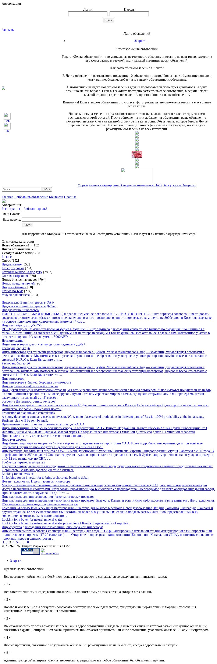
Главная (7, 197)
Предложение (12, 264)
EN (7, 130)
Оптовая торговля (15, 276)
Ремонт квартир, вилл (104, 185)
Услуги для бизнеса (16, 295)
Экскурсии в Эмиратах (179, 185)
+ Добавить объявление (31, 197)
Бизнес (7, 256)
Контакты (56, 197)
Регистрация (11, 208)
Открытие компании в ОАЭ (141, 185)
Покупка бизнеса (14, 287)
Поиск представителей (18, 283)
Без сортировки (13, 268)
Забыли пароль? (35, 208)
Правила (70, 197)
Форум (83, 185)
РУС (7, 121)
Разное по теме (12, 291)
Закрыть (8, 30)
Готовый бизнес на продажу (22, 272)
